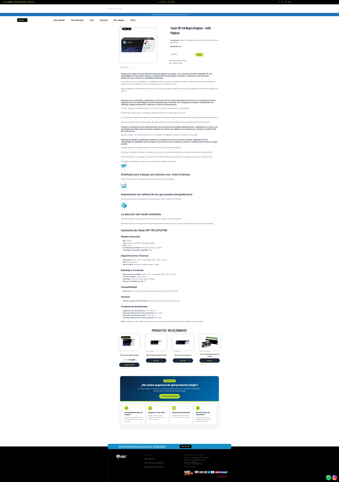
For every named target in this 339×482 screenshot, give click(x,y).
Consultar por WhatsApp (169, 396)
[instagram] (286, 1)
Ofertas (133, 20)
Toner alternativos (77, 20)
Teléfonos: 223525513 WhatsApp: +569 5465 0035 (192, 463)
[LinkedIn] (289, 1)
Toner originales (59, 20)
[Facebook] (282, 1)
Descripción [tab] (125, 67)
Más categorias (119, 20)
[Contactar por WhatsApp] (328, 477)
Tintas (92, 20)
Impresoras (104, 20)
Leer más (156, 360)
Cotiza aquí (305, 9)
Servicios (21, 20)
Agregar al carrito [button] (129, 365)
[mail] (279, 1)
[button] (121, 27)
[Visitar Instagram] (334, 477)
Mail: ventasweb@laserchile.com (194, 460)
